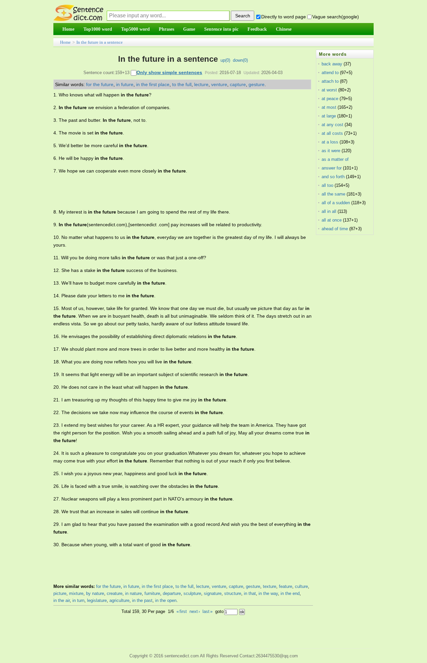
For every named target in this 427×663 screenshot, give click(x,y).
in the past (142, 600)
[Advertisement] (174, 192)
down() (240, 60)
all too (327, 185)
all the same (333, 194)
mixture (76, 593)
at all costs (332, 133)
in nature (133, 593)
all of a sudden (336, 202)
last (207, 611)
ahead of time (335, 228)
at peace (330, 98)
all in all (329, 211)
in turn (78, 600)
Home (65, 42)
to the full (181, 84)
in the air (61, 600)
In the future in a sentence (99, 42)
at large (329, 115)
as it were (331, 150)
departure (172, 593)
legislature (97, 600)
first (181, 611)
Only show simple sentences (169, 72)
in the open (165, 600)
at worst (329, 89)
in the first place (152, 84)
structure (232, 593)
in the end (290, 593)
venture (219, 84)
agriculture (119, 600)
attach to (330, 81)
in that (250, 593)
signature (213, 593)
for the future (99, 84)
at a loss (330, 141)
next (194, 611)
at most (329, 107)
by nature (95, 593)
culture (301, 586)
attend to (330, 72)
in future (124, 84)
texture (269, 586)
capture (238, 84)
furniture (152, 593)
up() (225, 60)
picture (59, 593)
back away (332, 63)
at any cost (332, 124)
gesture (257, 84)
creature (114, 593)
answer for (332, 168)
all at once (332, 220)
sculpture (192, 593)
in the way (268, 593)
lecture (201, 84)
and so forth (333, 176)
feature (285, 586)
